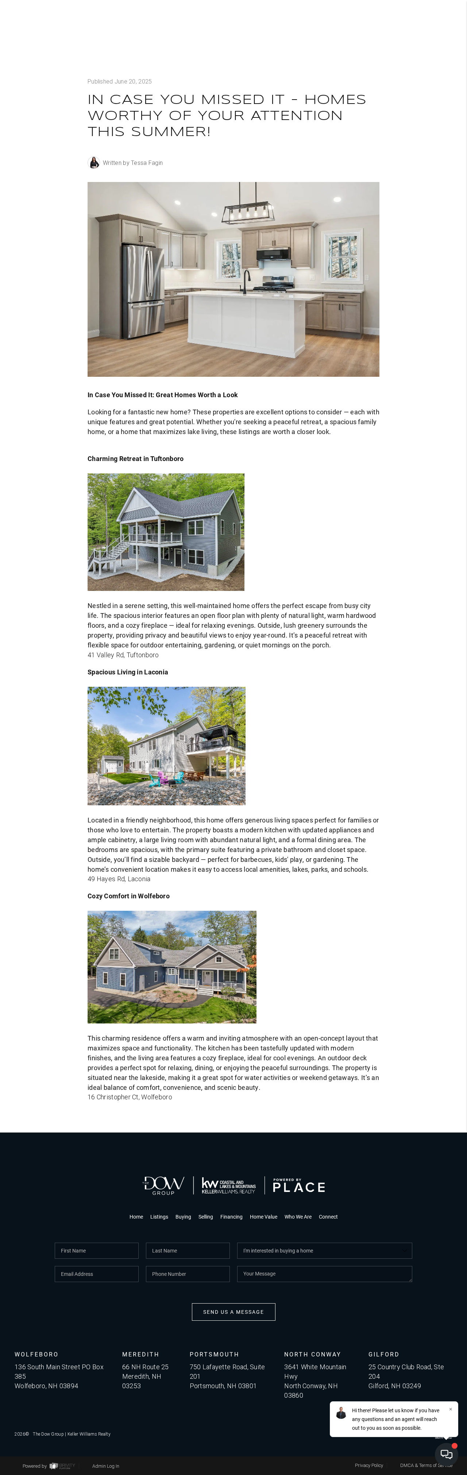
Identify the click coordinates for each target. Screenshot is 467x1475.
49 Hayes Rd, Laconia (119, 879)
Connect (417, 238)
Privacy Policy (369, 1465)
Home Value (263, 1216)
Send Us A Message (233, 1311)
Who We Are (395, 147)
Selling (410, 102)
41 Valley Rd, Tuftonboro (123, 655)
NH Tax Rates (405, 170)
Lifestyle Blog (399, 193)
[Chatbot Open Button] (446, 1454)
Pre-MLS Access (395, 125)
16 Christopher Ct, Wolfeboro (130, 1097)
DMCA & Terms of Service (426, 1465)
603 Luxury (410, 215)
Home (136, 1216)
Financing (231, 1216)
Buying (412, 80)
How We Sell (425, 289)
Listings (408, 57)
